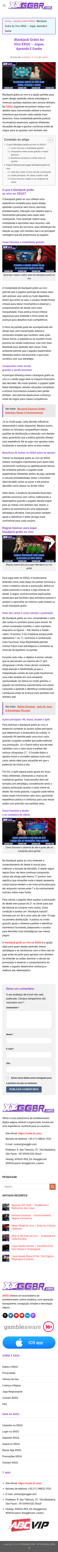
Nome (9, 1034)
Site (8, 1063)
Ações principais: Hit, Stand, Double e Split (29, 175)
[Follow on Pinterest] (16, 1315)
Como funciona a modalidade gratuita (27, 148)
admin (45, 57)
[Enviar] (52, 1187)
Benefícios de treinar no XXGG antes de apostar (28, 159)
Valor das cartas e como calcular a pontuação (31, 172)
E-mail (10, 1049)
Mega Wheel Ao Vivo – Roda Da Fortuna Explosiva (34, 1227)
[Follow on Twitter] (10, 1315)
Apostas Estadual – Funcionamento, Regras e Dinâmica (31, 1217)
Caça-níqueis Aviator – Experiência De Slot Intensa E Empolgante (32, 1247)
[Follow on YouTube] (21, 1315)
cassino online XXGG (24, 21)
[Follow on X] (5, 1315)
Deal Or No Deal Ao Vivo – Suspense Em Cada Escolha (34, 1237)
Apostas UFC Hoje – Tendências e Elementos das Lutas (30, 1207)
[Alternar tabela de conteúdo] (48, 140)
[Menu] (4, 5)
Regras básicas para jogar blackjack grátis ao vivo (28, 167)
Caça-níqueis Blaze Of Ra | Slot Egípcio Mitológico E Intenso (33, 1258)
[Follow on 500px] (27, 1315)
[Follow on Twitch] (33, 1315)
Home (8, 21)
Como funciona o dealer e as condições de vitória (29, 180)
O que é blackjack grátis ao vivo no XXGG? (26, 144)
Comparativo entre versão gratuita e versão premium (29, 153)
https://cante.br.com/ (30, 1133)
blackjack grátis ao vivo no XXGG (23, 942)
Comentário (12, 1007)
